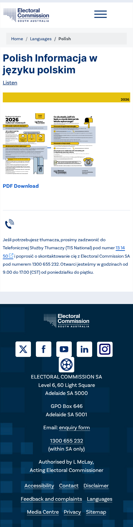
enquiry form (74, 427)
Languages (99, 498)
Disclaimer (96, 485)
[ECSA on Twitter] (25, 348)
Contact (69, 485)
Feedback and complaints (51, 498)
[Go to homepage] (26, 14)
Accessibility (39, 485)
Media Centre (43, 511)
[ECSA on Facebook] (46, 348)
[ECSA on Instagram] (107, 348)
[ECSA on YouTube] (66, 348)
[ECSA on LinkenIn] (87, 348)
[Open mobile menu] (100, 14)
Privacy (72, 511)
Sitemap (96, 511)
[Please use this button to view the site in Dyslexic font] (66, 363)
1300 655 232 (66, 440)
